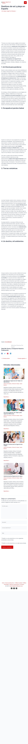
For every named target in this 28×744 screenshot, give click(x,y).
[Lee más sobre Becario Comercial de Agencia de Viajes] (14, 436)
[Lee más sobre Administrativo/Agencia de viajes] (14, 468)
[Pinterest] (7, 353)
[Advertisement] (14, 28)
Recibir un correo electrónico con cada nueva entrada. (14, 543)
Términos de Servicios (14, 584)
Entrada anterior (5, 358)
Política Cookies (18, 582)
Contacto (22, 584)
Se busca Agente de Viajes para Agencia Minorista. (13, 413)
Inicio (3, 582)
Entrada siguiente (22, 358)
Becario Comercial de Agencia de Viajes (13, 445)
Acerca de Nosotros (9, 582)
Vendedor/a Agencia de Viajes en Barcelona (13, 381)
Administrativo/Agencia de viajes (13, 476)
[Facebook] (2, 353)
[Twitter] (4, 353)
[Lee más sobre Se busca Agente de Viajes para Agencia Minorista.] (14, 405)
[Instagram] (14, 588)
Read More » (6, 396)
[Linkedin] (10, 353)
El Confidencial (8, 341)
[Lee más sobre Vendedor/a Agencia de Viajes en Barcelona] (14, 373)
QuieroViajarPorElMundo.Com (16, 586)
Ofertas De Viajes (15, 383)
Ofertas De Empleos (8, 383)
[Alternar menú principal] (25, 2)
